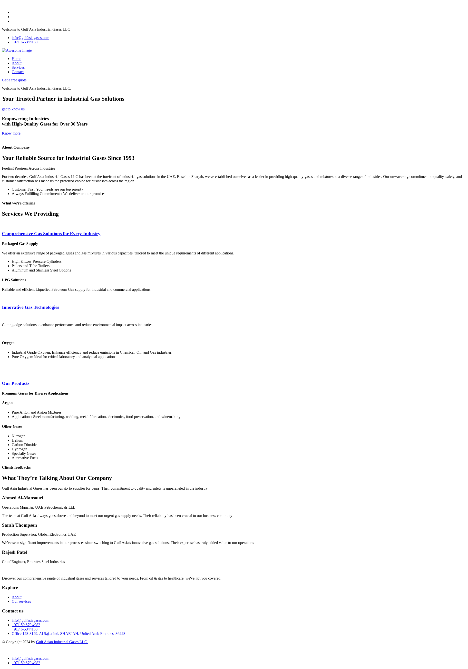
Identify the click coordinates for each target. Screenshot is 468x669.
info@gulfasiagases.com (30, 38)
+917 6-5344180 (25, 629)
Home (16, 59)
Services (18, 67)
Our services (21, 601)
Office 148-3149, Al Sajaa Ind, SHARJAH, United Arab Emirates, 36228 (68, 633)
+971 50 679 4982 (26, 625)
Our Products (15, 383)
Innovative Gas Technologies (30, 307)
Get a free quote (14, 80)
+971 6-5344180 (25, 42)
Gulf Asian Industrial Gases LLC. (62, 642)
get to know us (13, 109)
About (16, 63)
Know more (11, 133)
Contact (18, 72)
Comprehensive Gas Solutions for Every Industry (51, 233)
